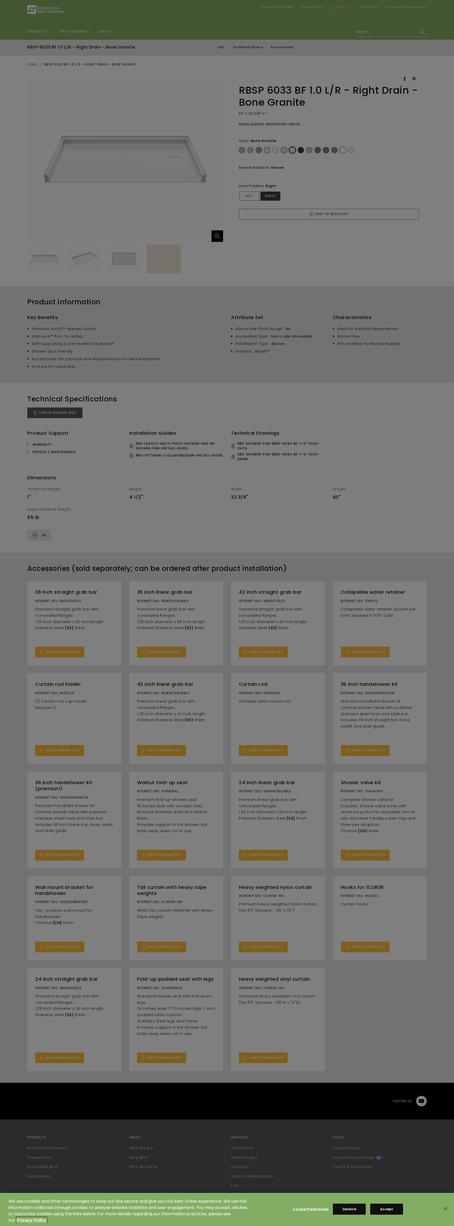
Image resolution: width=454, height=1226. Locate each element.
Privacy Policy (32, 1220)
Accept (386, 1209)
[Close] (445, 1208)
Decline (349, 1209)
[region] (227, 1209)
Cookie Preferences (310, 1209)
